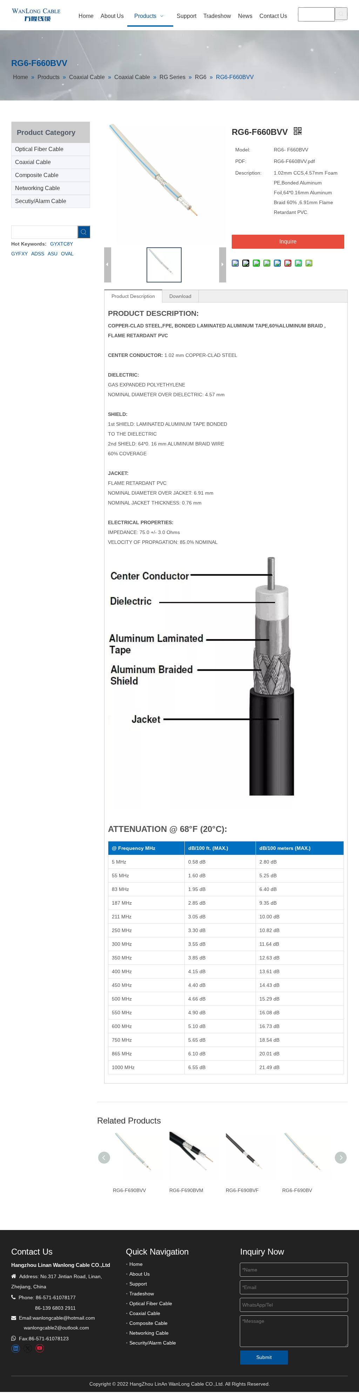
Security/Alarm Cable (152, 1343)
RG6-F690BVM (186, 1190)
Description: (248, 173)
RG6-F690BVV (129, 1190)
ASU (52, 253)
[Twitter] (27, 1348)
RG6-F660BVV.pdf (294, 161)
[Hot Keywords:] (341, 13)
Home (136, 1264)
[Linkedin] (15, 1348)
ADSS (37, 253)
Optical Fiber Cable (39, 149)
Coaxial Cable (33, 162)
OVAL (67, 253)
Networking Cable (37, 188)
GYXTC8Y (61, 244)
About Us (139, 1274)
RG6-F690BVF (242, 1190)
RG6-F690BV (297, 1190)
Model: (242, 149)
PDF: (240, 161)
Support (138, 1284)
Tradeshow (141, 1293)
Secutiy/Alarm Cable (40, 201)
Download (180, 296)
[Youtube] (39, 1348)
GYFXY (19, 253)
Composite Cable (37, 175)
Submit (264, 1357)
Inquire (288, 242)
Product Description (133, 296)
